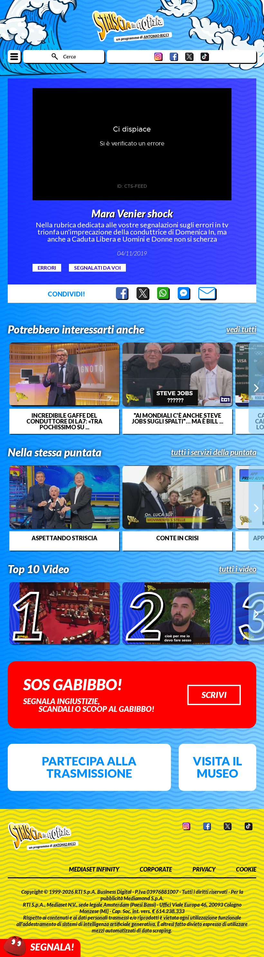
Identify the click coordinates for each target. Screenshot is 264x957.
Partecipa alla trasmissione (89, 767)
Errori (47, 267)
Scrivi (214, 695)
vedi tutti (241, 329)
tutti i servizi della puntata (213, 452)
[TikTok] (205, 56)
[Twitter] (189, 56)
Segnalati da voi (97, 267)
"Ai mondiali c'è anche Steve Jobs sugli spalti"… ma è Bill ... (177, 418)
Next (256, 388)
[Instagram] (158, 56)
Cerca (69, 56)
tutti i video (237, 569)
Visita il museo (217, 767)
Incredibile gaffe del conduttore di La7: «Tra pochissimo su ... (64, 421)
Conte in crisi (177, 538)
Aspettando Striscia (64, 538)
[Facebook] (174, 56)
